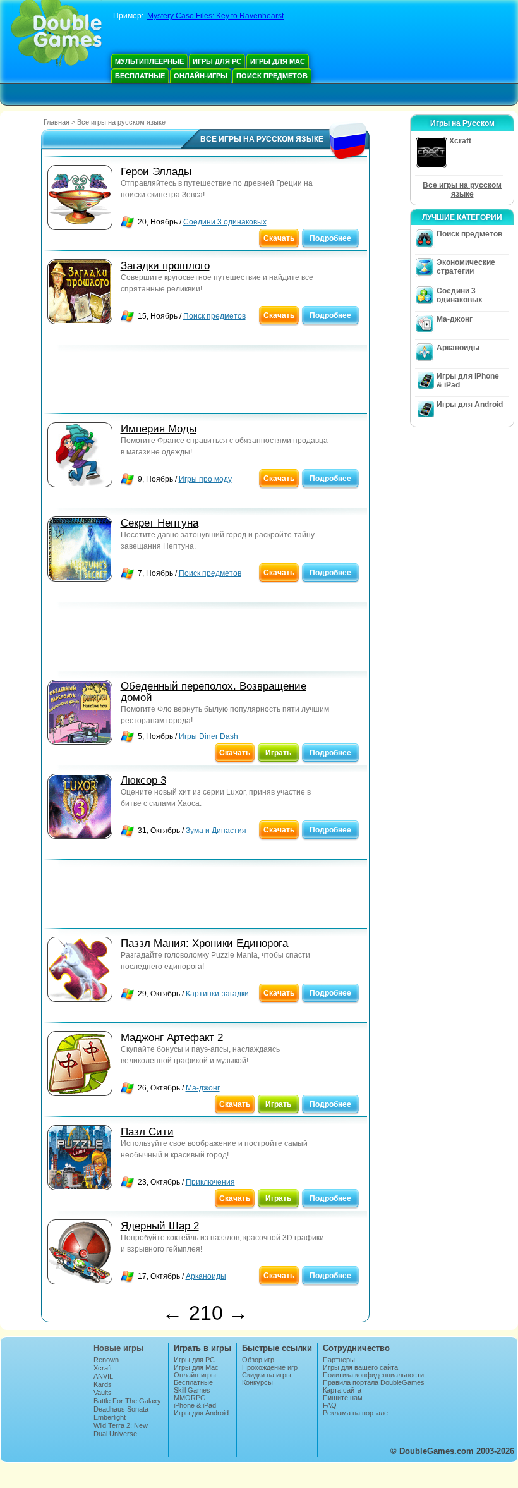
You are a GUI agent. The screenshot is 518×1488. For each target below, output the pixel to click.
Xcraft (102, 1368)
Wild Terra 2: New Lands (120, 1429)
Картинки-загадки (217, 993)
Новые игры (118, 1348)
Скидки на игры (266, 1375)
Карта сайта (342, 1390)
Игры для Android (470, 404)
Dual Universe (115, 1433)
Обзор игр (258, 1359)
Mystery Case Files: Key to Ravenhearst (215, 15)
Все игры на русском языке (462, 189)
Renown (106, 1359)
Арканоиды (206, 1276)
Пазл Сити (147, 1132)
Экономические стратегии (466, 267)
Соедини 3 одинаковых (225, 221)
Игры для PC (217, 61)
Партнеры (339, 1359)
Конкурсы (257, 1382)
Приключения (210, 1182)
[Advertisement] (205, 382)
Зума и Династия (216, 830)
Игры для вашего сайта (360, 1367)
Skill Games (192, 1390)
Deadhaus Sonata (120, 1409)
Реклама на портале (355, 1413)
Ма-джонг (203, 1087)
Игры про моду (205, 479)
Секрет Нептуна (159, 523)
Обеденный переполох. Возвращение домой (213, 692)
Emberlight (109, 1417)
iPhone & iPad (195, 1405)
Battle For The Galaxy (127, 1401)
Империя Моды (158, 429)
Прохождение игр (270, 1367)
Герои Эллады (156, 172)
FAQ (330, 1405)
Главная (56, 122)
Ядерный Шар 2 (160, 1226)
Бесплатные (140, 76)
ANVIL (103, 1376)
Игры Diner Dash (208, 736)
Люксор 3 (143, 780)
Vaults (102, 1392)
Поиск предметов (272, 76)
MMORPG (190, 1397)
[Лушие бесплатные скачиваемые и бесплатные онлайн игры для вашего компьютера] (56, 35)
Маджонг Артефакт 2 (172, 1038)
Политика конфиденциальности (373, 1375)
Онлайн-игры (200, 76)
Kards (102, 1384)
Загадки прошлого (165, 266)
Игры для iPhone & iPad (468, 380)
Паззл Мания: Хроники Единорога (204, 943)
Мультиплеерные (149, 61)
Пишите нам (343, 1397)
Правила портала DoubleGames (374, 1382)
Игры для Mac (277, 61)
